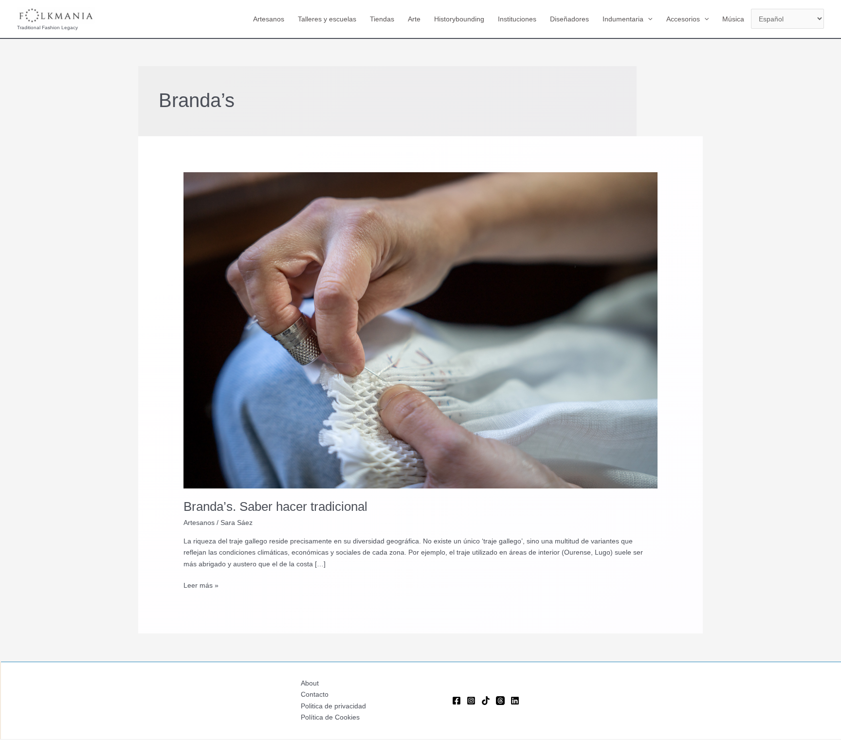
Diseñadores (569, 19)
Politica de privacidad (333, 706)
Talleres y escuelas (327, 19)
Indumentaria (623, 19)
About (310, 683)
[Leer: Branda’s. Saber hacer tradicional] (420, 330)
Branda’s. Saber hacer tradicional (275, 506)
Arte (414, 19)
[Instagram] (471, 700)
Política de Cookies (330, 717)
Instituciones (517, 19)
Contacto (315, 694)
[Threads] (500, 700)
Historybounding (459, 19)
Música (733, 19)
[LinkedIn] (515, 700)
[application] (647, 19)
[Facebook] (456, 700)
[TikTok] (485, 700)
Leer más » (201, 586)
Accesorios (683, 19)
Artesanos (268, 19)
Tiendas (382, 19)
